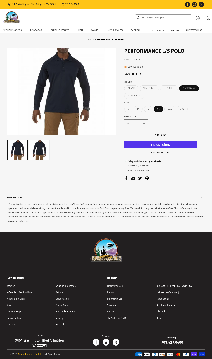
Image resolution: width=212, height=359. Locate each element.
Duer (158, 318)
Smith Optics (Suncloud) (167, 292)
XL (158, 109)
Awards (10, 305)
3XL (184, 110)
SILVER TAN (151, 89)
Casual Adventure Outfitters (30, 354)
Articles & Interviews (16, 299)
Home (91, 40)
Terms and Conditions (66, 311)
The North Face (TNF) (116, 318)
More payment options (160, 153)
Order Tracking (62, 299)
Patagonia (111, 311)
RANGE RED (136, 96)
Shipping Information (66, 286)
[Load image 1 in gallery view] (17, 150)
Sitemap (59, 318)
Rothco (110, 292)
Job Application (14, 318)
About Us (11, 286)
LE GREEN (171, 89)
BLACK (133, 89)
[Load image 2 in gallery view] (39, 150)
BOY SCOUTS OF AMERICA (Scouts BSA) (174, 286)
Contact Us (11, 324)
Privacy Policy (62, 305)
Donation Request (15, 311)
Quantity (130, 116)
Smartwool (112, 305)
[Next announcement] (207, 4)
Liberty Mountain (115, 286)
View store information (139, 171)
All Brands (161, 311)
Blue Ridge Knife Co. (166, 305)
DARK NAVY (189, 88)
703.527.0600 (72, 4)
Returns (59, 292)
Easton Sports (162, 299)
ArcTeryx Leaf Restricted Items (20, 292)
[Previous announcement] (4, 4)
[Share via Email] (133, 179)
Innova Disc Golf (115, 299)
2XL (171, 110)
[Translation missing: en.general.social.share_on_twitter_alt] (140, 179)
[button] (163, 17)
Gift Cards (60, 324)
